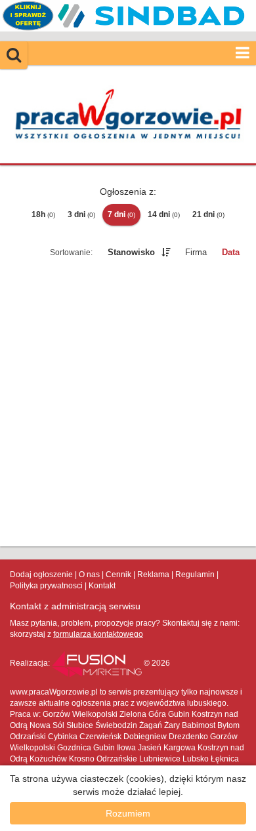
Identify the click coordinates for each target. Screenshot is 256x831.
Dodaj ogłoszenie (41, 574)
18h (43, 214)
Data (231, 252)
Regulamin (195, 574)
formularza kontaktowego (98, 634)
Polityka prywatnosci (46, 585)
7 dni (121, 214)
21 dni (208, 214)
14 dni (164, 214)
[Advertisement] (128, 405)
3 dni (81, 214)
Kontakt (102, 585)
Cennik (118, 574)
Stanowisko (131, 252)
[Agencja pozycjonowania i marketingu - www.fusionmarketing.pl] (98, 663)
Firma (196, 252)
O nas (89, 574)
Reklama (153, 574)
